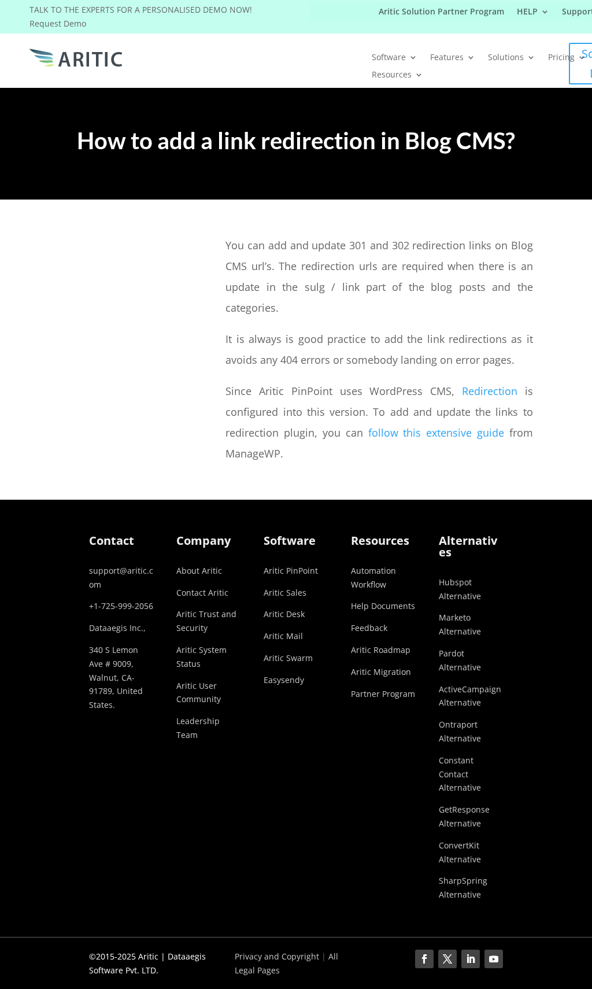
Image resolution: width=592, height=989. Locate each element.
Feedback (369, 627)
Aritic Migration (381, 671)
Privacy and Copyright (277, 956)
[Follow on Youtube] (493, 959)
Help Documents (383, 605)
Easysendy (284, 679)
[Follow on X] (447, 959)
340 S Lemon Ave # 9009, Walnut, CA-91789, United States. (116, 677)
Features (447, 57)
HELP (527, 12)
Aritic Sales (285, 592)
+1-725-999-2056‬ (121, 605)
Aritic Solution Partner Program (441, 12)
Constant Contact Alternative (460, 774)
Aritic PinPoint (291, 570)
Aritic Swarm (288, 657)
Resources (392, 75)
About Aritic (199, 570)
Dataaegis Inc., (117, 627)
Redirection (489, 391)
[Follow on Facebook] (424, 959)
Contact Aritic (202, 592)
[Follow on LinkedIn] (470, 959)
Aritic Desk (284, 613)
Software (389, 57)
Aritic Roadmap (380, 649)
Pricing (561, 57)
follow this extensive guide (436, 433)
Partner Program (383, 693)
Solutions (506, 57)
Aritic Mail (283, 635)
